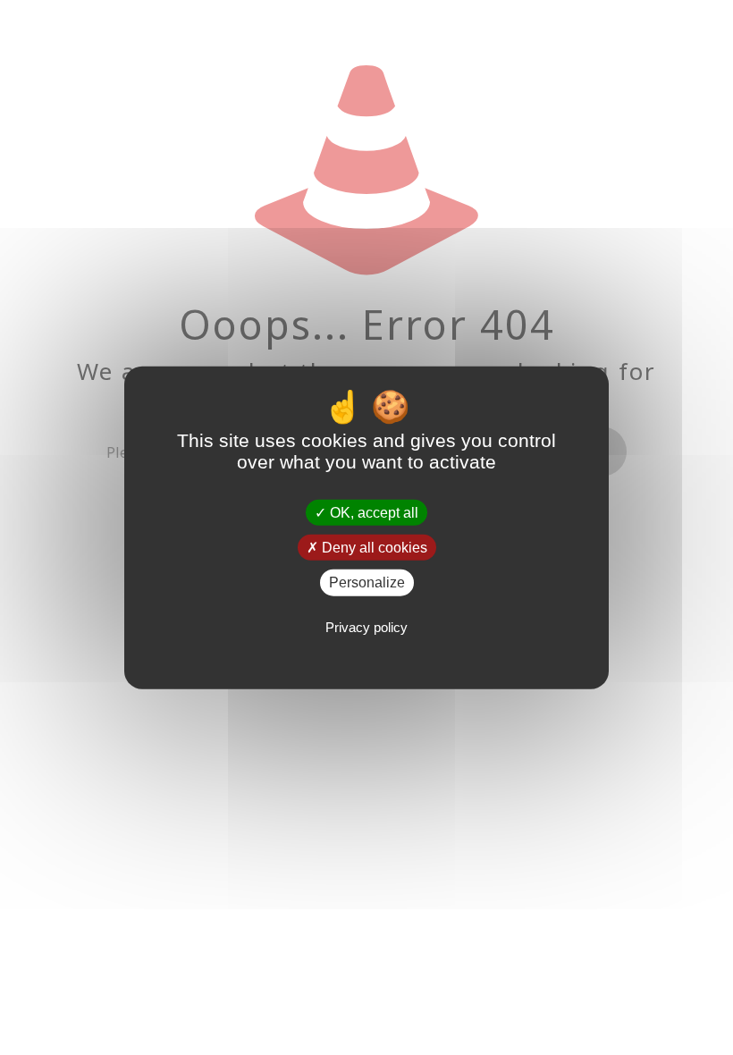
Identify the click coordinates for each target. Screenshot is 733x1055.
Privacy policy (366, 626)
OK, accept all (372, 512)
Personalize (367, 582)
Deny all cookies (372, 547)
